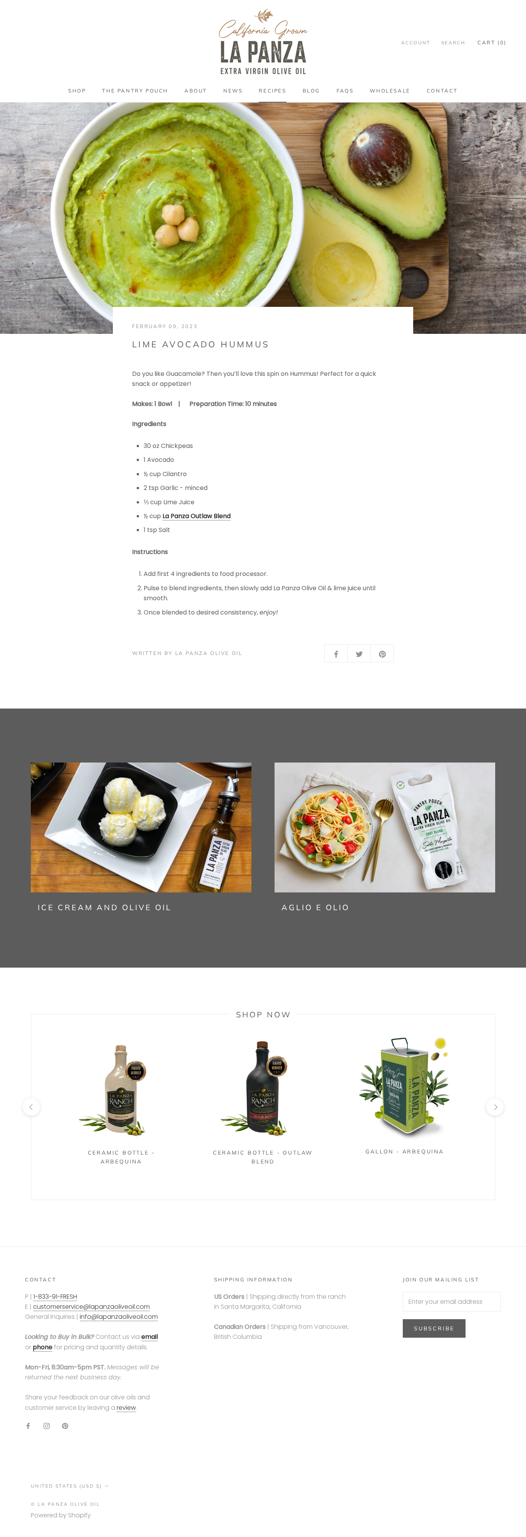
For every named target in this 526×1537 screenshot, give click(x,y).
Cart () (492, 42)
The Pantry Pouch (135, 91)
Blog (311, 91)
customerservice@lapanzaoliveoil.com (91, 1306)
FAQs (345, 91)
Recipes (272, 91)
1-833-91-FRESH (55, 1296)
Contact (442, 91)
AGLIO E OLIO (315, 907)
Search (453, 42)
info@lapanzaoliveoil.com (119, 1316)
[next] (494, 1107)
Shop (77, 91)
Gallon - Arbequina (404, 1151)
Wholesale (390, 91)
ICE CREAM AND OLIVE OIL (105, 907)
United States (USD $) (66, 1486)
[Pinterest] (65, 1426)
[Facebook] (28, 1426)
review (126, 1407)
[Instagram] (47, 1426)
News (233, 91)
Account (416, 42)
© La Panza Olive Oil (65, 1504)
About (195, 91)
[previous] (31, 1107)
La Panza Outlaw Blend (196, 516)
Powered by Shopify (61, 1515)
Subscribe (434, 1328)
